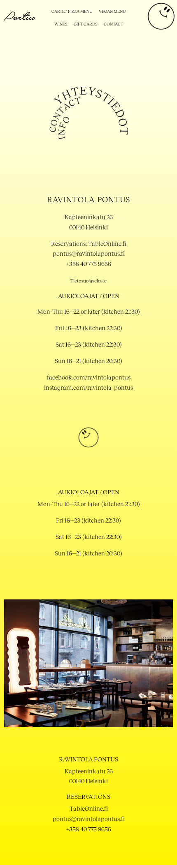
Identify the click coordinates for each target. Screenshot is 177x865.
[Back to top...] (88, 445)
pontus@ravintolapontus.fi (89, 253)
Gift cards (86, 23)
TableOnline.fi (89, 808)
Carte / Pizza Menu (72, 11)
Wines (61, 23)
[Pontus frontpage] (19, 19)
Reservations (88, 796)
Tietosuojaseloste (88, 281)
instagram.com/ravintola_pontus (88, 387)
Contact (113, 23)
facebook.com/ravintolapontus (88, 377)
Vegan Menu (112, 11)
